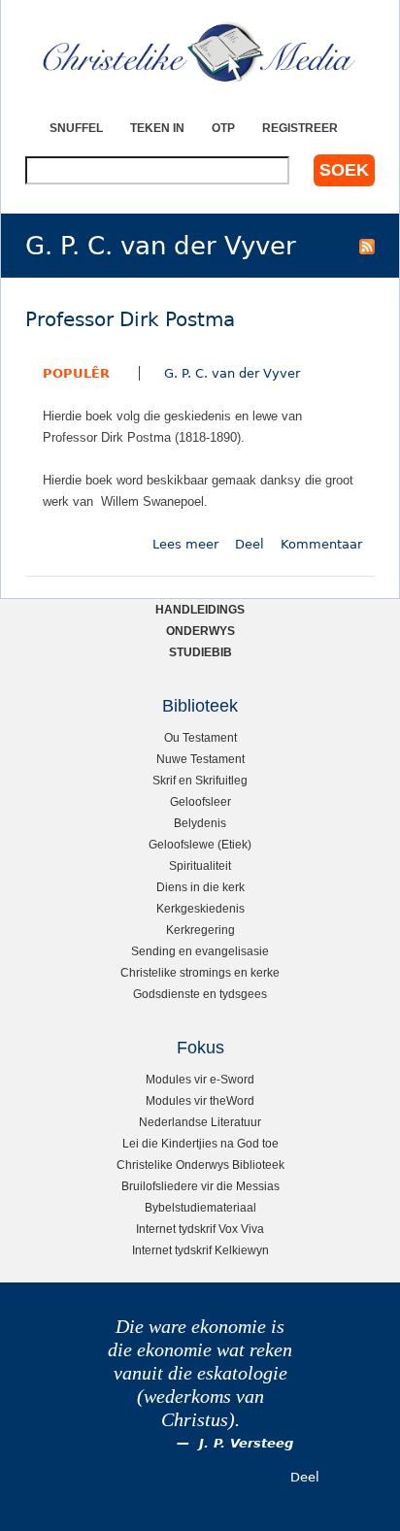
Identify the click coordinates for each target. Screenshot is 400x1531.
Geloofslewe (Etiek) (200, 844)
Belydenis (200, 822)
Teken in (157, 127)
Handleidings (200, 609)
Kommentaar (321, 544)
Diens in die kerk (200, 887)
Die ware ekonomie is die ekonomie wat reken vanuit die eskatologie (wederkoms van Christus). (200, 1373)
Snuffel (76, 127)
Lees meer (185, 544)
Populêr (76, 373)
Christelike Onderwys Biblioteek (200, 1164)
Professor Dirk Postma (130, 320)
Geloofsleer (200, 801)
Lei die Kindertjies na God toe (200, 1143)
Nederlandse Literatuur (200, 1121)
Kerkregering (200, 929)
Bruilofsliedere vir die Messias (200, 1186)
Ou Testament (200, 737)
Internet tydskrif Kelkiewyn (200, 1250)
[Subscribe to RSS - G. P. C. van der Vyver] (367, 245)
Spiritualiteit (200, 865)
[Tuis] (200, 53)
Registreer (300, 127)
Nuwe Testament (200, 758)
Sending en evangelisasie (200, 951)
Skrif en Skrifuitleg (200, 780)
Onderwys (200, 630)
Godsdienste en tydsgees (200, 993)
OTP (223, 127)
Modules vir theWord (200, 1100)
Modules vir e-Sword (200, 1079)
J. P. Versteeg (246, 1443)
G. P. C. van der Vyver (232, 373)
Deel (249, 544)
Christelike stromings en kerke (200, 972)
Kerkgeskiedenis (200, 908)
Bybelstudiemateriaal (200, 1207)
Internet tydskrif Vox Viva (200, 1228)
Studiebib (200, 652)
